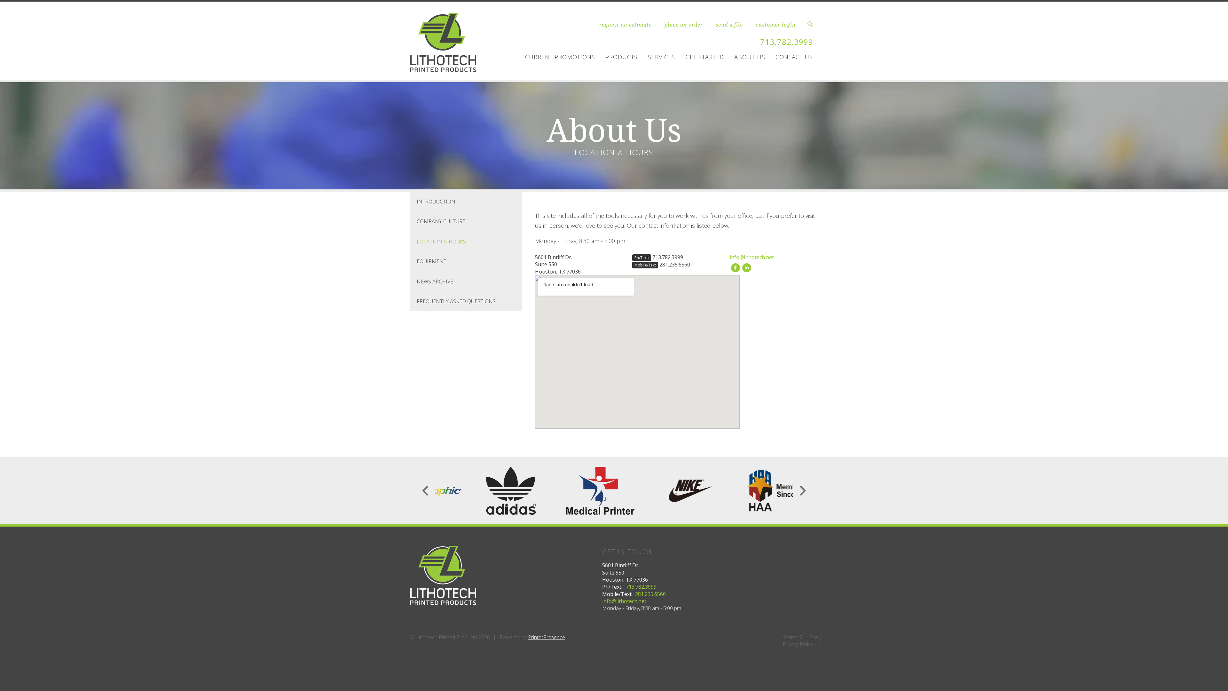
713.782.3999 (786, 41)
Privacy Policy (798, 644)
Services (661, 57)
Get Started (704, 57)
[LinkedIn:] (746, 267)
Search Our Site (800, 637)
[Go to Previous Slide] (426, 490)
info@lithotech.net (752, 257)
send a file (729, 24)
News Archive (435, 281)
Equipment (431, 261)
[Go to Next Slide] (803, 490)
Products (621, 57)
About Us (749, 57)
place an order (684, 24)
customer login (776, 24)
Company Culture (441, 221)
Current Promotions (560, 57)
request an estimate (625, 24)
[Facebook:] (735, 267)
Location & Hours (441, 241)
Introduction (436, 201)
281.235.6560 (674, 264)
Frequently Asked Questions (456, 301)
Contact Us (794, 57)
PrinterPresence (546, 637)
